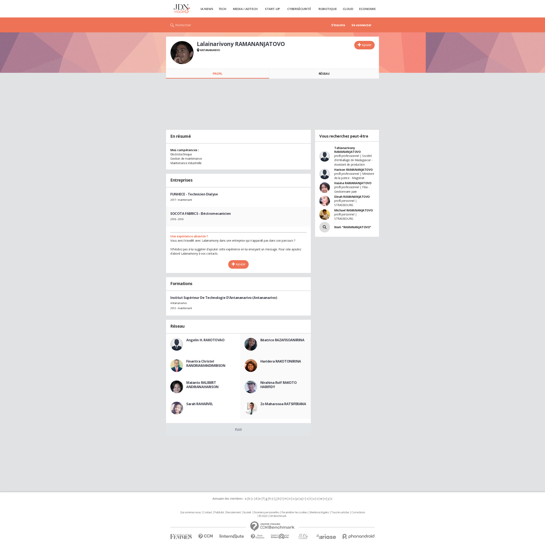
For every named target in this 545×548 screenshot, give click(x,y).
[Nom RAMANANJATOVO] (324, 227)
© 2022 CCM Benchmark (272, 516)
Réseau (324, 74)
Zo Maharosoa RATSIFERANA (283, 404)
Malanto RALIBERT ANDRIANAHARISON (202, 384)
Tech (222, 9)
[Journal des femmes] (181, 536)
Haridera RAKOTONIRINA (280, 361)
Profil (217, 74)
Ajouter (366, 45)
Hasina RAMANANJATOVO (352, 183)
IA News (207, 9)
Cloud (348, 9)
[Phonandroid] (359, 536)
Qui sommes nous (190, 512)
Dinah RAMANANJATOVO (352, 197)
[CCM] (205, 536)
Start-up (272, 9)
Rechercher (183, 25)
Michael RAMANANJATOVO (353, 210)
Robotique (327, 9)
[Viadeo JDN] (303, 536)
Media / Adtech (245, 9)
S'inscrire (338, 25)
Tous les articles (340, 512)
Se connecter (361, 25)
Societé (247, 512)
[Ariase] (326, 536)
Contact (207, 512)
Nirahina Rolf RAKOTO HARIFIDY (278, 384)
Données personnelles (266, 512)
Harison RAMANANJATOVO (353, 170)
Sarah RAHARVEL (199, 404)
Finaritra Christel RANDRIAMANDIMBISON (205, 363)
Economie (367, 9)
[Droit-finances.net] (257, 536)
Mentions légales (319, 512)
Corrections (358, 512)
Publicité (219, 512)
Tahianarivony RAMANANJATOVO (347, 150)
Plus (238, 429)
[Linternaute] (231, 536)
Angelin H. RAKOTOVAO (205, 340)
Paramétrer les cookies (295, 512)
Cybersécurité (299, 9)
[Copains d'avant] (280, 536)
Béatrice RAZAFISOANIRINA (282, 340)
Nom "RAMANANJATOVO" (352, 227)
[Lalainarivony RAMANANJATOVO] (182, 52)
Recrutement (233, 512)
